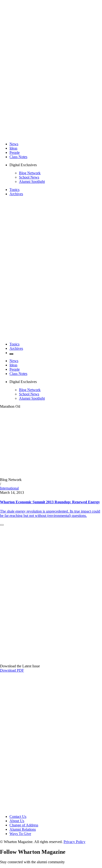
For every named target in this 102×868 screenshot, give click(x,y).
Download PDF (12, 670)
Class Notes (18, 157)
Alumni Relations (22, 829)
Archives (16, 194)
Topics (14, 190)
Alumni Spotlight (32, 181)
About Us (16, 821)
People (14, 152)
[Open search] (11, 354)
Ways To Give (20, 834)
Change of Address (23, 825)
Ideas (13, 148)
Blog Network (30, 173)
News (13, 144)
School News (29, 177)
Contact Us (17, 817)
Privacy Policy (74, 842)
